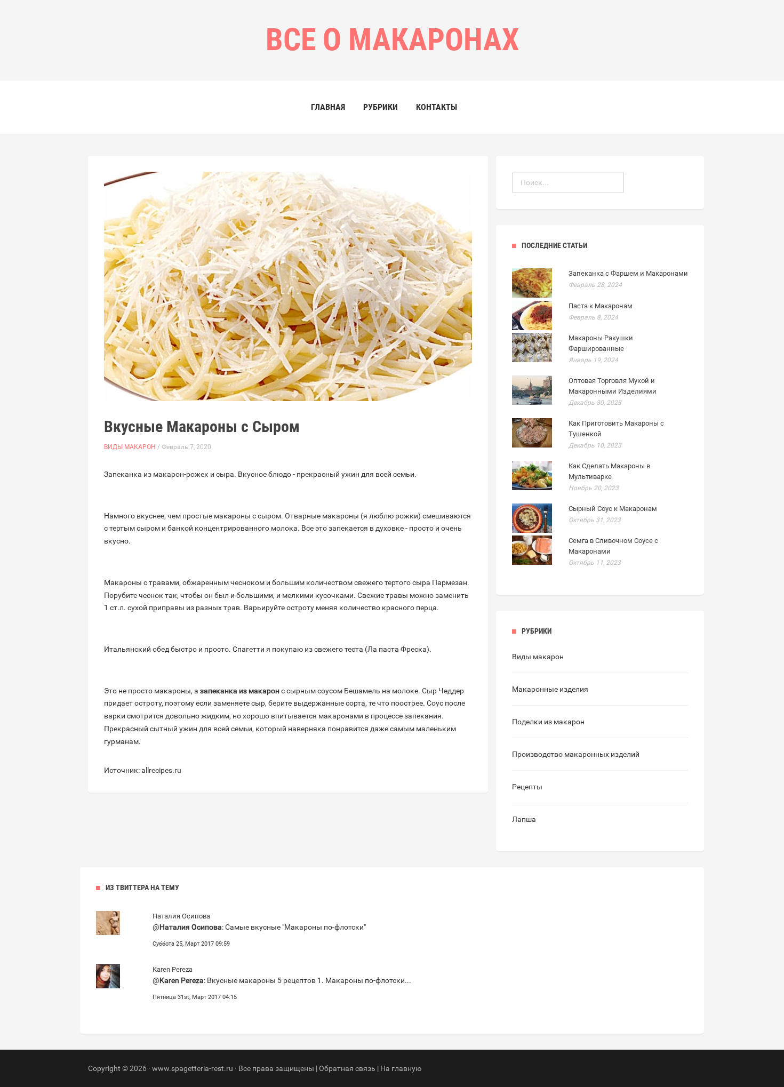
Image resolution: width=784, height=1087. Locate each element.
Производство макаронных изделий (575, 754)
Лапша (524, 819)
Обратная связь (347, 1068)
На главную (400, 1068)
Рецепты (527, 786)
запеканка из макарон (239, 690)
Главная (328, 107)
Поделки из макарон (548, 721)
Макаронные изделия (550, 689)
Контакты (436, 107)
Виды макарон (130, 447)
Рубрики (380, 107)
